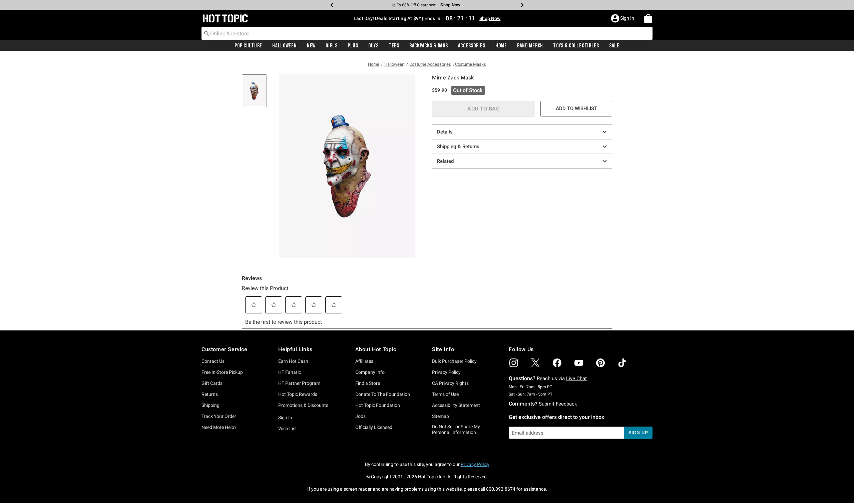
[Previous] (332, 5)
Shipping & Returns (458, 147)
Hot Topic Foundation (377, 405)
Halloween (284, 45)
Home (501, 45)
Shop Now (450, 4)
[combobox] (427, 33)
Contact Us (213, 361)
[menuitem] (648, 18)
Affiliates (364, 361)
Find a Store (367, 383)
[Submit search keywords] (206, 33)
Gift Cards (212, 383)
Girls (332, 45)
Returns (209, 394)
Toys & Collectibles (576, 45)
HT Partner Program (299, 383)
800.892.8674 (500, 489)
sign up (638, 432)
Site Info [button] (443, 349)
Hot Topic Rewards (297, 394)
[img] (514, 363)
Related (445, 161)
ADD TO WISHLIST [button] (576, 108)
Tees (394, 45)
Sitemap (440, 416)
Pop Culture (248, 45)
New (311, 45)
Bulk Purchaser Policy (454, 361)
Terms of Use (445, 394)
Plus (353, 45)
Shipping (210, 405)
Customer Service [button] (224, 349)
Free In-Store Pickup (222, 372)
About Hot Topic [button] (375, 349)
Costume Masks (470, 64)
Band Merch (530, 45)
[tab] (257, 94)
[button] (623, 18)
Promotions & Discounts (303, 405)
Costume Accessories (430, 64)
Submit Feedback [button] (558, 404)
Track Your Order (218, 416)
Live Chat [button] (576, 378)
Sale (614, 45)
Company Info (370, 372)
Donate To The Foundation (382, 394)
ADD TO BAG (483, 108)
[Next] (522, 5)
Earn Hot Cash (293, 361)
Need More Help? (219, 427)
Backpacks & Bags (428, 45)
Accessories (471, 45)
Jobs (360, 416)
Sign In (285, 417)
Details (445, 132)
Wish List (287, 428)
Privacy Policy (446, 372)
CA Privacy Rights (450, 383)
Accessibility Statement (456, 405)
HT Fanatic (289, 372)
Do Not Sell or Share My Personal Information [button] (456, 429)
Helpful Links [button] (295, 349)
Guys (373, 45)
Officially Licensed (373, 427)
